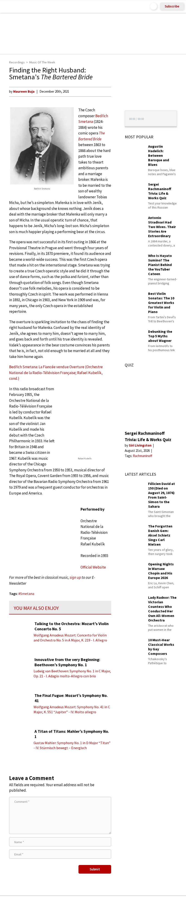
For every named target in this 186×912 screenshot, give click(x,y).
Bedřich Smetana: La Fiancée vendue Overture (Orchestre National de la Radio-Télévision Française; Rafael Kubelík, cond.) (56, 372)
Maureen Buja (23, 91)
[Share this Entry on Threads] (128, 904)
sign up (75, 577)
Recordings (17, 62)
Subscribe (172, 6)
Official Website (93, 567)
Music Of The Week (42, 62)
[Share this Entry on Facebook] (86, 904)
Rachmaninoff (142, 456)
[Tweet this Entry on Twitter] (100, 904)
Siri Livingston (140, 445)
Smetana (27, 593)
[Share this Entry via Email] (57, 904)
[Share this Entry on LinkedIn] (114, 904)
